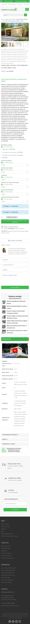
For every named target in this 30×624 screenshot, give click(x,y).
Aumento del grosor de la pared (10, 197)
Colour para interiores (7, 190)
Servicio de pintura (6, 160)
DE (24, 616)
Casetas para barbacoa (7, 558)
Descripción (6, 339)
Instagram (13, 621)
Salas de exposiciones (7, 533)
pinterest (19, 621)
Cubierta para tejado (7, 168)
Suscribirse (15, 509)
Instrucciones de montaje (8, 570)
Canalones (4, 175)
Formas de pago (5, 577)
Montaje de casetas (6, 145)
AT (11, 618)
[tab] (15, 339)
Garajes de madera (10, 19)
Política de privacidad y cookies (9, 536)
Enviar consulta (8, 1)
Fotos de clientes (5, 526)
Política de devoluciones (7, 573)
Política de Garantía (6, 582)
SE (13, 618)
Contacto (3, 529)
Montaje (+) (9, 149)
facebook (9, 621)
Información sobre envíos (8, 575)
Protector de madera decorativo (10, 182)
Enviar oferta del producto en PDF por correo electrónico (15, 221)
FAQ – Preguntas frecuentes (8, 568)
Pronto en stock (5, 233)
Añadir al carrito (11, 217)
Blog (2, 531)
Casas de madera (5, 548)
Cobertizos (4, 551)
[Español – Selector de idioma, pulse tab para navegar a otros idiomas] (1, 1)
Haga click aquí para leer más (15, 298)
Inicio (2, 19)
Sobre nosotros (5, 524)
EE (18, 618)
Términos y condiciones (7, 580)
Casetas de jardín (6, 546)
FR (21, 616)
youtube (16, 621)
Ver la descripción (8, 147)
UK (27, 616)
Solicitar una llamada (21, 1)
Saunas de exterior (6, 555)
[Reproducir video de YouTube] (15, 350)
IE (8, 618)
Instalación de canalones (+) (13, 152)
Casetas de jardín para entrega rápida (18, 231)
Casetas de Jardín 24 (17, 614)
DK (21, 618)
